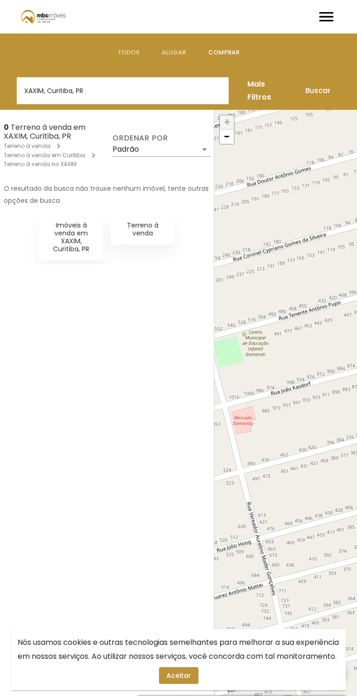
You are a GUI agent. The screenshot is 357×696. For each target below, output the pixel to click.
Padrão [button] (125, 149)
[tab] (128, 52)
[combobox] (123, 90)
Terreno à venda (27, 146)
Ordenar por (140, 138)
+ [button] (227, 122)
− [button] (227, 137)
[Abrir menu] (326, 17)
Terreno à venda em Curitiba (44, 155)
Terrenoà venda (143, 229)
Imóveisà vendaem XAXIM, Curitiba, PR (71, 237)
